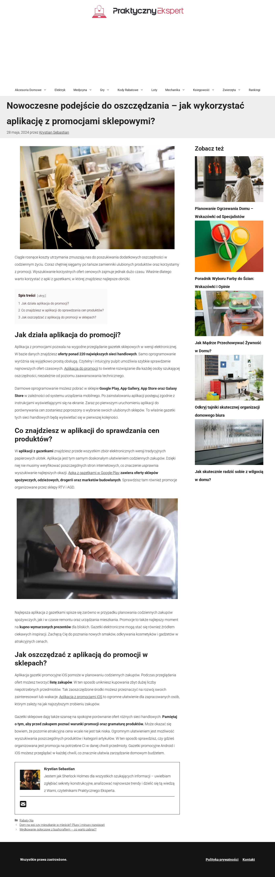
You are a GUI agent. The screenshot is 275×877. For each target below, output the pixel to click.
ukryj (41, 295)
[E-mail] (23, 805)
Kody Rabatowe (128, 90)
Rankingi (254, 90)
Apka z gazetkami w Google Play (94, 473)
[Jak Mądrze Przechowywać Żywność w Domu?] (229, 315)
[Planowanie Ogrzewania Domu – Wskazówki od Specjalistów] (229, 180)
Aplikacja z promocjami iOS (80, 697)
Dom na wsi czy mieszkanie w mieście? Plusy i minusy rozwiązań (62, 825)
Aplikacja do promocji (81, 368)
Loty (154, 90)
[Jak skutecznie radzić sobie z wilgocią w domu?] (229, 443)
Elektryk (60, 90)
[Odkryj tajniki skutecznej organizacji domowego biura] (229, 379)
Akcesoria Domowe (28, 90)
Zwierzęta (229, 90)
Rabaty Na (26, 820)
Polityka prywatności (222, 859)
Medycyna (80, 90)
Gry (102, 90)
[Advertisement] (137, 54)
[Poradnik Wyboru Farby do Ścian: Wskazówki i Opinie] (229, 248)
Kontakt (249, 859)
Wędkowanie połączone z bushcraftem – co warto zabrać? (58, 829)
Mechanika (172, 90)
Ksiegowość (201, 90)
